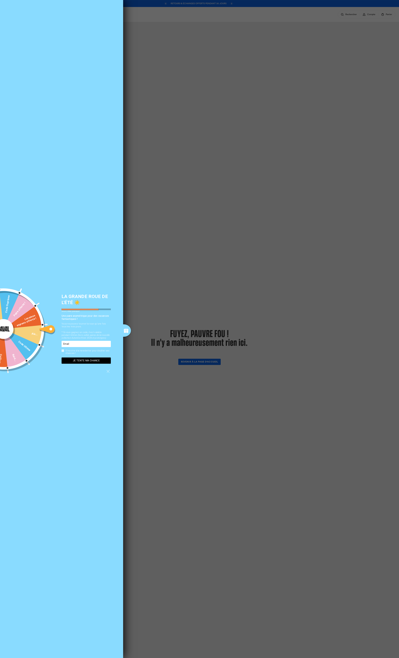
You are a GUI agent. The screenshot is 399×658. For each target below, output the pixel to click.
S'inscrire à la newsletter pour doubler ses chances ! (87, 351)
